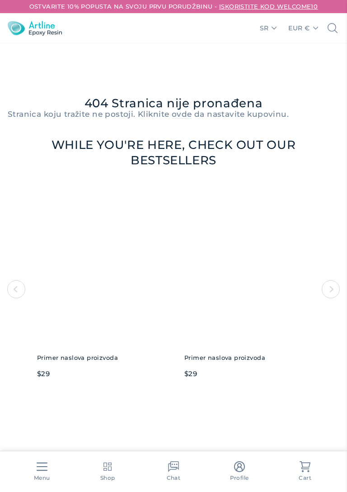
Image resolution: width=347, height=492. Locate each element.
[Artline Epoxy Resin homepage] (35, 28)
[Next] (331, 289)
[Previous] (16, 289)
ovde (182, 114)
